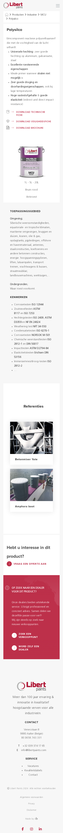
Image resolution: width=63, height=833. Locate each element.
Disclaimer (31, 810)
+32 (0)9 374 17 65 (34, 746)
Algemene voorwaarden (31, 797)
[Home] (6, 15)
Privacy (31, 804)
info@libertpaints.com (33, 750)
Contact (33, 775)
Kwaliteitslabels (33, 770)
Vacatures (33, 766)
